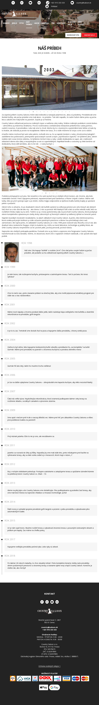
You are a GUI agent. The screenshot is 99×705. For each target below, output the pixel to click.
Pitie (21, 23)
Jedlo (14, 23)
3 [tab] (37, 112)
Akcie (36, 23)
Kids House (81, 23)
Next (91, 87)
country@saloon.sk (83, 3)
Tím (52, 23)
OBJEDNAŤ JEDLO (89, 35)
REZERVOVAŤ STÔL (73, 35)
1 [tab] (29, 112)
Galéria (45, 23)
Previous (8, 87)
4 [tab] (40, 112)
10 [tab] (62, 112)
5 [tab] (44, 112)
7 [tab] (51, 112)
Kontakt (61, 23)
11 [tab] (66, 112)
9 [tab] (58, 112)
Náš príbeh (29, 23)
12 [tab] (69, 112)
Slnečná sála (72, 23)
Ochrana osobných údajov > (49, 666)
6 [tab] (47, 112)
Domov (6, 23)
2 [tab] (33, 112)
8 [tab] (55, 112)
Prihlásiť (54, 6)
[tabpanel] (49, 87)
